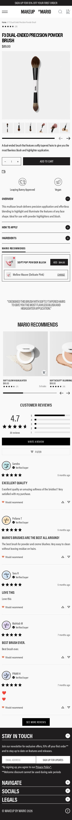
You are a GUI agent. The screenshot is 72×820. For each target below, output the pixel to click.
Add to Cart (46, 161)
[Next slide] (68, 393)
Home (4, 22)
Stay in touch (17, 736)
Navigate (12, 782)
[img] (20, 467)
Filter (38, 452)
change (61, 274)
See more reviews (36, 722)
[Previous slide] (61, 393)
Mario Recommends (14, 248)
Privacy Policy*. (43, 767)
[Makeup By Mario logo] (36, 12)
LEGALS (9, 799)
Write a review (36, 441)
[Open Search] (60, 12)
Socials (10, 791)
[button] (44, 372)
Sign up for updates (53, 760)
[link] (9, 26)
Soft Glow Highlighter (14, 380)
